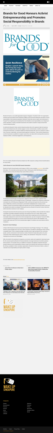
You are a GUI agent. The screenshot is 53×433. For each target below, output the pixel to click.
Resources (29, 408)
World (31, 5)
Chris (8, 25)
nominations (40, 168)
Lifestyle (24, 5)
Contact (23, 429)
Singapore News (30, 410)
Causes (5, 403)
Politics (11, 5)
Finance (5, 408)
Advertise (5, 429)
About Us (37, 5)
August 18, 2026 (31, 294)
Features (18, 5)
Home (5, 5)
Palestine (29, 405)
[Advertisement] (26, 147)
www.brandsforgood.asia (19, 259)
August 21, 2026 (7, 294)
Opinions (29, 403)
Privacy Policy (17, 429)
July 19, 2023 (14, 25)
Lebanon (5, 411)
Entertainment (6, 405)
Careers (10, 429)
